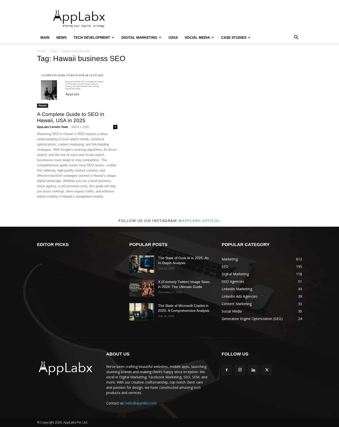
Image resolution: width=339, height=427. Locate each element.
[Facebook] (227, 370)
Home (41, 51)
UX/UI (173, 37)
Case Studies (233, 37)
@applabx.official (199, 220)
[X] (267, 370)
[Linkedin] (253, 370)
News (61, 37)
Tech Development (91, 37)
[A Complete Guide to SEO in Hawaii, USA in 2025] (77, 88)
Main (44, 37)
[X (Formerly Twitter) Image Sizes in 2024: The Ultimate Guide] (141, 288)
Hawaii (42, 105)
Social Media (197, 37)
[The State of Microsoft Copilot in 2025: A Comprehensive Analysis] (141, 311)
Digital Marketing (139, 37)
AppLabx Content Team (52, 126)
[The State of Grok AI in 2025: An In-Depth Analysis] (141, 264)
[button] (296, 38)
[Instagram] (240, 370)
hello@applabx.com (141, 403)
